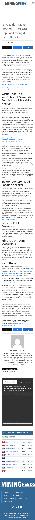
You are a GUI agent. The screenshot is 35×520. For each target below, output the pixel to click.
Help (5, 495)
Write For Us (8, 502)
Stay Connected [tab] (24, 382)
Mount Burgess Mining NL (12, 451)
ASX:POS (12, 57)
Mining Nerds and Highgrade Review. (19, 516)
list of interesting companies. (10, 282)
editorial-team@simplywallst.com (13, 324)
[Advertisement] (17, 11)
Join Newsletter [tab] (10, 382)
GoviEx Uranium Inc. (10, 445)
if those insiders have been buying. (17, 218)
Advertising (19, 492)
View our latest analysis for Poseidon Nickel (14, 84)
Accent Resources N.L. (11, 458)
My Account (23, 498)
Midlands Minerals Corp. (11, 442)
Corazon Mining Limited (11, 464)
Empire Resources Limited (12, 448)
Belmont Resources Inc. (11, 471)
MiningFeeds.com (14, 513)
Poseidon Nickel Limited (11, 461)
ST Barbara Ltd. (9, 467)
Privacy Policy (9, 498)
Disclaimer (15, 495)
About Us (7, 492)
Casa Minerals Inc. (10, 455)
